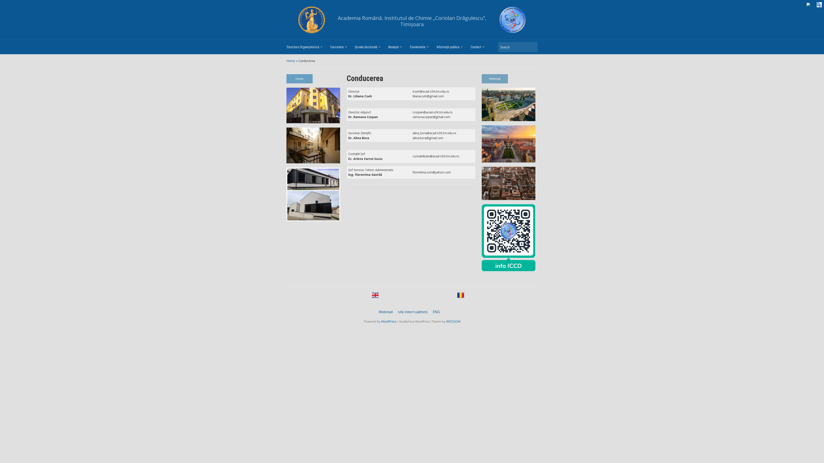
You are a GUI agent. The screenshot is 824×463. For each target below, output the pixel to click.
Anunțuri (393, 47)
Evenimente (418, 47)
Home (290, 61)
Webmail (494, 79)
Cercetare (337, 47)
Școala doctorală (366, 47)
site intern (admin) (412, 312)
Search (532, 47)
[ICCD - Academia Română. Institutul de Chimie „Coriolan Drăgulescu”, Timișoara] (512, 19)
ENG (436, 312)
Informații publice (448, 47)
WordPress (388, 321)
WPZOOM (453, 321)
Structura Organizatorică (302, 47)
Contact (476, 47)
